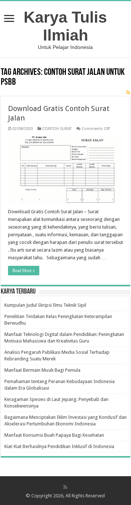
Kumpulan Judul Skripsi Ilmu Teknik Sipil (45, 305)
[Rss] (65, 487)
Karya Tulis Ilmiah (65, 26)
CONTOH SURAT (57, 128)
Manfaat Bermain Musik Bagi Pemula (42, 370)
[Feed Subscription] (128, 92)
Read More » (23, 270)
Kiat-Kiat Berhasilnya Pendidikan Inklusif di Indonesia (59, 446)
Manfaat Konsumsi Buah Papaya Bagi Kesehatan (54, 435)
